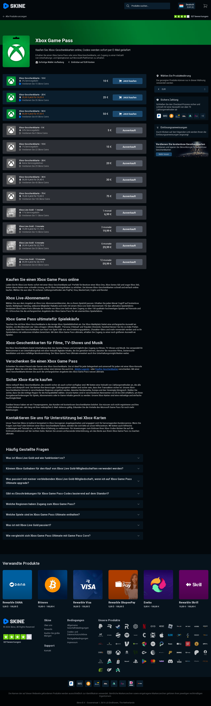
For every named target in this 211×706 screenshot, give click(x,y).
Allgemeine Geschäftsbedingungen (78, 626)
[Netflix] (144, 626)
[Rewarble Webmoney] (153, 652)
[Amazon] (205, 626)
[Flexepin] (179, 626)
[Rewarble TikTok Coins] (187, 635)
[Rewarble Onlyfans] (109, 670)
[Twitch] (161, 661)
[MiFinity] (179, 635)
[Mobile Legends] (153, 635)
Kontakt (47, 651)
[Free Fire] (170, 652)
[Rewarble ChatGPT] (135, 626)
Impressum (72, 642)
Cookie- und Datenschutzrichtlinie (77, 633)
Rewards (48, 629)
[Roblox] (170, 626)
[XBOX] (118, 652)
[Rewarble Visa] (179, 661)
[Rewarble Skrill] (187, 626)
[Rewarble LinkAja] (187, 643)
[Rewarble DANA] (118, 643)
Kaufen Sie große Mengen (52, 634)
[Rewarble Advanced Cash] (118, 670)
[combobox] (147, 6)
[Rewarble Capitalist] (135, 643)
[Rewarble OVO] (153, 626)
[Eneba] (144, 643)
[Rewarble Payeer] (187, 661)
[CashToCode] (144, 635)
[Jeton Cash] (118, 635)
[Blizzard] (170, 635)
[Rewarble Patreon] (196, 652)
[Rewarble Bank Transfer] (126, 652)
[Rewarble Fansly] (187, 652)
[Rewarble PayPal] (100, 626)
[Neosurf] (126, 661)
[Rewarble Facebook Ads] (205, 652)
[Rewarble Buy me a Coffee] (109, 643)
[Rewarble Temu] (205, 643)
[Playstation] (135, 661)
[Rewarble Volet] (196, 626)
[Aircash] (135, 635)
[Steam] (118, 626)
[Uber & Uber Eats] (153, 643)
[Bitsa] (118, 661)
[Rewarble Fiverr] (170, 643)
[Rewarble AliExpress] (196, 661)
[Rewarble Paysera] (161, 643)
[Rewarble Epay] (100, 670)
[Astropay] (109, 661)
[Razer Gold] (196, 643)
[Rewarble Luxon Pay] (100, 635)
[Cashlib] (100, 652)
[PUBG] (109, 652)
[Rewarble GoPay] (144, 652)
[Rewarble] (109, 626)
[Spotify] (126, 635)
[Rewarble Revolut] (126, 626)
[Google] (144, 661)
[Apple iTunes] (161, 635)
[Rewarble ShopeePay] (179, 643)
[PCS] (205, 661)
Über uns (48, 625)
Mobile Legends (82, 369)
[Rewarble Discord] (170, 661)
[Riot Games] (161, 626)
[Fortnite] (179, 652)
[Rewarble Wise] (135, 652)
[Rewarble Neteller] (109, 635)
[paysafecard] (161, 652)
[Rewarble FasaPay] (205, 635)
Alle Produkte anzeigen (16, 16)
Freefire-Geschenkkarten (106, 369)
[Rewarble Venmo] (126, 643)
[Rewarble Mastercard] (153, 661)
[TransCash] (100, 643)
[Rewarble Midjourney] (100, 661)
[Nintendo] (196, 635)
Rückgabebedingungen (77, 638)
